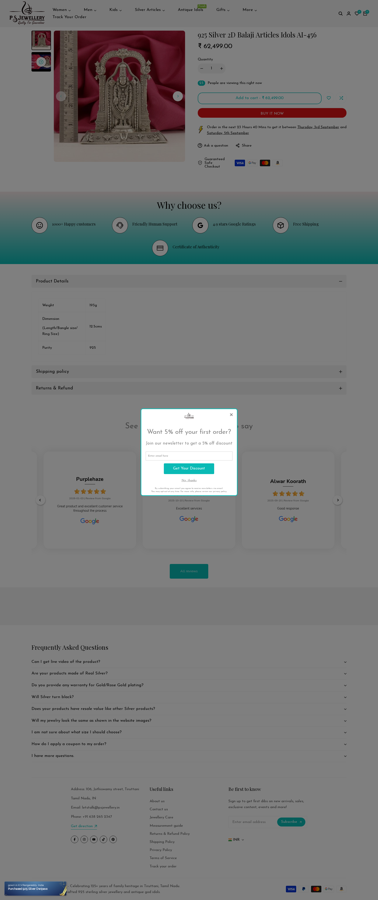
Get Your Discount (189, 469)
